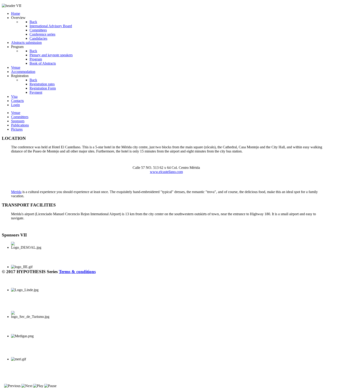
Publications (20, 125)
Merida (16, 192)
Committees (19, 117)
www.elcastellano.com (166, 172)
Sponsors (17, 121)
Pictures (17, 129)
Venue (15, 113)
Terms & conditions (77, 271)
